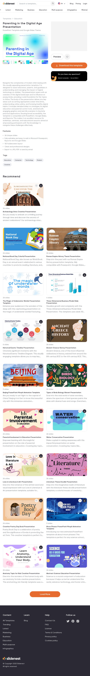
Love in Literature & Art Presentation (17, 482)
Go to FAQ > (74, 78)
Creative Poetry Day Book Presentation (19, 527)
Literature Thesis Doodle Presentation (61, 482)
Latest (8, 10)
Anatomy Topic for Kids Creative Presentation (21, 573)
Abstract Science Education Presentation (63, 573)
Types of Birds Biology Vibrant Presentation (63, 393)
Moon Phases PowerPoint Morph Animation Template (63, 528)
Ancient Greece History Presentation (61, 348)
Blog (71, 3)
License (48, 628)
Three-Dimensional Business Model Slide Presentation (62, 302)
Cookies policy (51, 640)
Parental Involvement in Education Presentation (22, 437)
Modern (39, 160)
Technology (29, 160)
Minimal (84, 10)
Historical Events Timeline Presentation (18, 348)
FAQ (47, 624)
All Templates (9, 620)
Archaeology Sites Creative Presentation (19, 212)
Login (85, 3)
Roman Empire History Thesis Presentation (63, 256)
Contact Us (50, 620)
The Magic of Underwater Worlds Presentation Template (21, 302)
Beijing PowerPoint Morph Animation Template (21, 393)
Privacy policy (51, 636)
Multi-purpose (57, 10)
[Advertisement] (25, 84)
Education (43, 10)
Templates (7, 19)
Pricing (78, 3)
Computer (18, 160)
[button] (5, 46)
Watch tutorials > (63, 78)
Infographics (72, 10)
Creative (7, 164)
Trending (6, 624)
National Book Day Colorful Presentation (19, 256)
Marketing (19, 10)
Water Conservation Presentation (60, 437)
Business (31, 10)
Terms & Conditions (53, 632)
